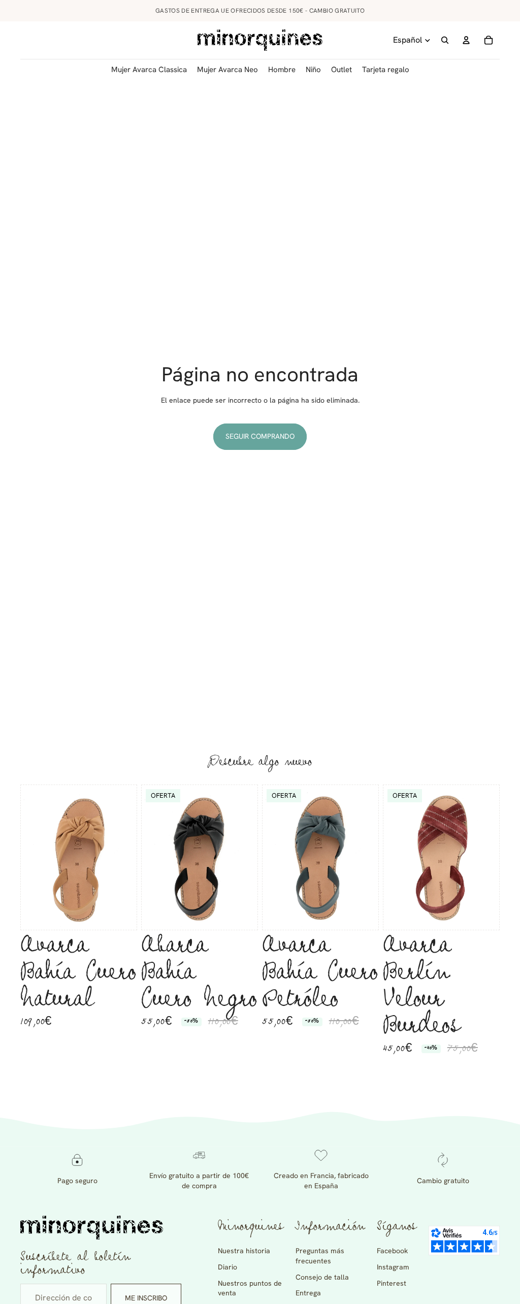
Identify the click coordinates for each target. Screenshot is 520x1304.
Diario (227, 1267)
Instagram (393, 1267)
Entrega (308, 1292)
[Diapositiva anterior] (29, 857)
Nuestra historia (244, 1250)
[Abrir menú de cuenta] (466, 40)
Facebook (392, 1250)
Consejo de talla (322, 1277)
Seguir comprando (260, 436)
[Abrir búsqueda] (445, 40)
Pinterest (391, 1283)
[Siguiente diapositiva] (129, 857)
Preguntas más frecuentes (320, 1255)
